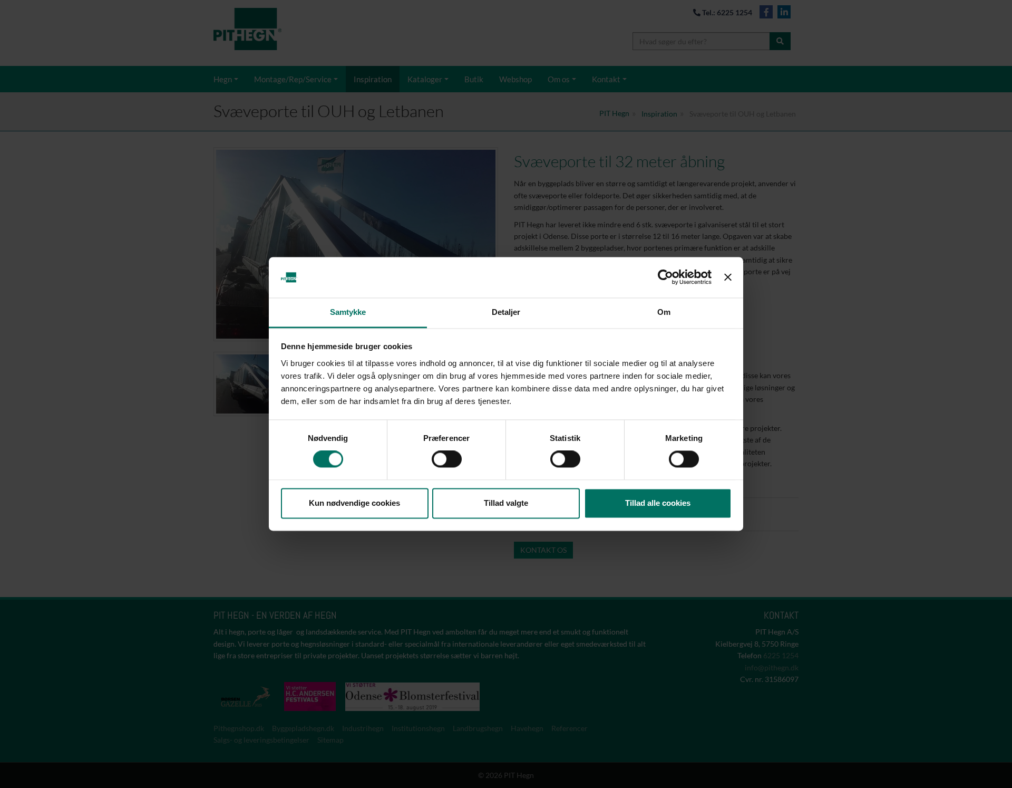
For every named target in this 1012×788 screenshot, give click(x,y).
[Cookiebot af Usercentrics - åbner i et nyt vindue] (665, 277)
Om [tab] (663, 311)
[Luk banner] (728, 277)
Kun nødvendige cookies (354, 502)
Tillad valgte (506, 502)
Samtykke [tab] (348, 311)
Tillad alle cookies (657, 502)
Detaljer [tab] (506, 311)
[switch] (447, 459)
